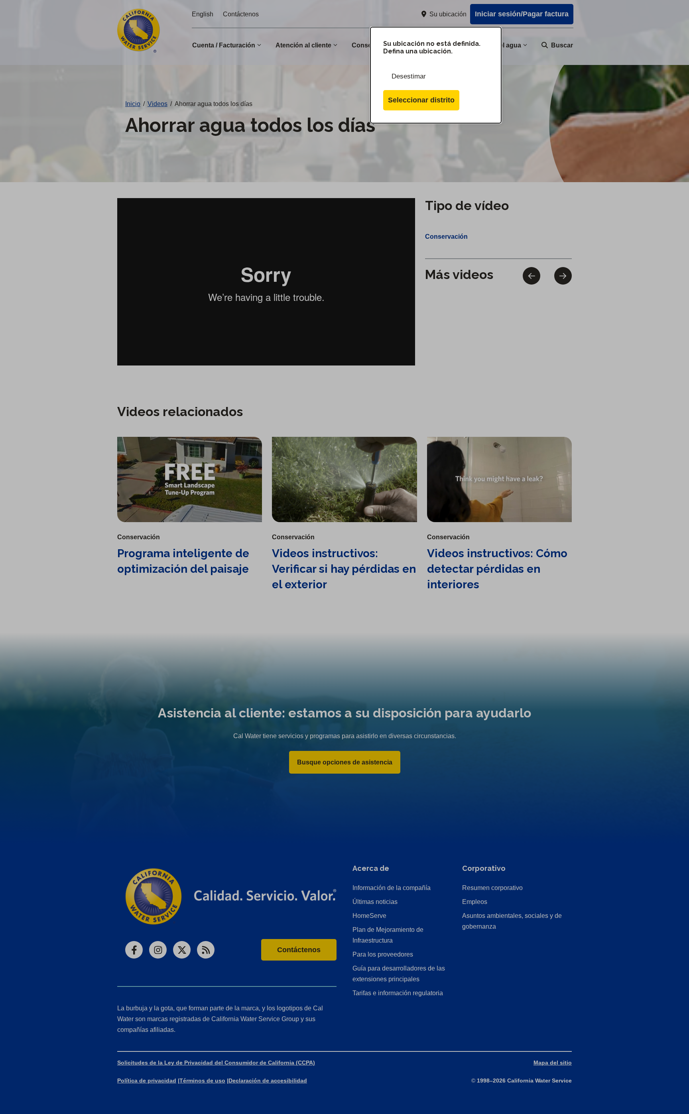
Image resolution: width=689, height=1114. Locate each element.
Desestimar (409, 76)
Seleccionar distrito (421, 100)
